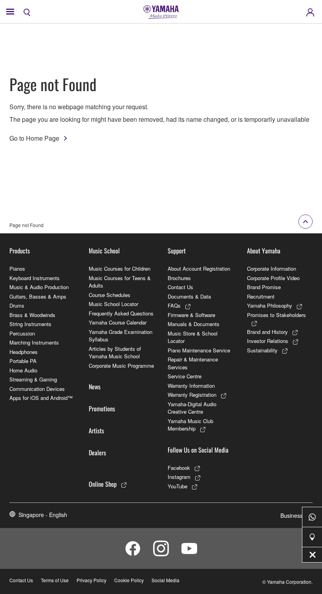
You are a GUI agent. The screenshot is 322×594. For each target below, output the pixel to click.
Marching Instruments (34, 342)
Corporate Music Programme (121, 365)
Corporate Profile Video (273, 278)
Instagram (179, 476)
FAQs (174, 305)
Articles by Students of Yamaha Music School (115, 352)
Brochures (179, 278)
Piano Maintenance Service (199, 350)
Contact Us (180, 287)
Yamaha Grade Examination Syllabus (120, 335)
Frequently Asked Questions (121, 313)
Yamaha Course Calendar (117, 322)
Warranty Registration (192, 394)
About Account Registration (199, 268)
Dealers (97, 452)
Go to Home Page (34, 138)
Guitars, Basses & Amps (37, 296)
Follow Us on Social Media (198, 450)
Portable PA (23, 361)
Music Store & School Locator (193, 337)
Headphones (23, 352)
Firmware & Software (191, 315)
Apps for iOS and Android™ (41, 398)
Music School (104, 250)
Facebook (179, 467)
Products (19, 250)
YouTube (177, 486)
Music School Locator (113, 304)
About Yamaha (263, 250)
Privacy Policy (91, 580)
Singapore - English (42, 515)
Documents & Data (189, 296)
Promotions (102, 408)
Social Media (165, 580)
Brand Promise (264, 287)
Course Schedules (109, 295)
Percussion (22, 333)
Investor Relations (267, 341)
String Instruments (30, 324)
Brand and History (267, 332)
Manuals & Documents (194, 324)
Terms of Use (55, 580)
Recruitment (260, 296)
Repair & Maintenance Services (193, 363)
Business (291, 515)
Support (177, 250)
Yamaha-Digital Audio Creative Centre (192, 408)
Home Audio (23, 370)
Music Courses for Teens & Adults (120, 282)
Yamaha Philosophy (269, 305)
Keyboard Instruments (34, 278)
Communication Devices (37, 388)
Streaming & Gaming (33, 379)
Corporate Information (271, 268)
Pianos (17, 268)
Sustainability (262, 350)
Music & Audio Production (39, 287)
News (95, 386)
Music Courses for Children (119, 268)
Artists (96, 430)
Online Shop (103, 484)
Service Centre (184, 376)
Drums (16, 305)
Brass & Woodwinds (32, 315)
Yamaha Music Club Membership (190, 425)
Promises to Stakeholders (276, 315)
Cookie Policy (129, 580)
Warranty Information (191, 385)
